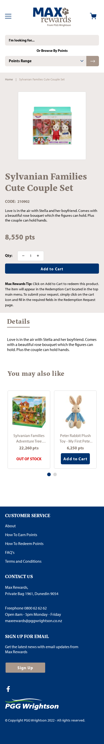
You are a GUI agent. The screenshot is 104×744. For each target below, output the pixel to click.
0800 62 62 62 (35, 608)
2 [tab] (55, 474)
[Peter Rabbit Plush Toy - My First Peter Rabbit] (75, 412)
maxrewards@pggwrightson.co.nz (33, 620)
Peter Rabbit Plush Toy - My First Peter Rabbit (75, 438)
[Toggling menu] (8, 16)
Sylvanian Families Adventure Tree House (28, 438)
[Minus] (21, 256)
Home (9, 79)
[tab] (45, 61)
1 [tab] (49, 474)
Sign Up (25, 667)
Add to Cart (75, 458)
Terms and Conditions (23, 561)
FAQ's (9, 552)
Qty (8, 255)
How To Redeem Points (24, 543)
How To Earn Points (21, 534)
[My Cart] (93, 16)
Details (18, 323)
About (10, 525)
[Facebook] (10, 689)
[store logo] (51, 16)
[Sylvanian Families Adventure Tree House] (29, 412)
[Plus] (39, 256)
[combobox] (52, 40)
